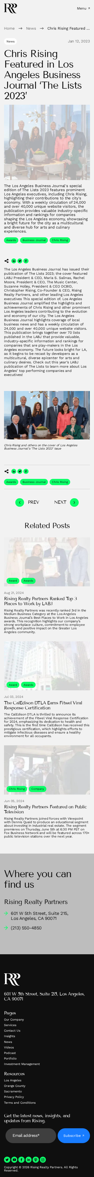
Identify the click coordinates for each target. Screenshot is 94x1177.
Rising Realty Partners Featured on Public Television (45, 810)
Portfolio (10, 1058)
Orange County (14, 1086)
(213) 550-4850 (26, 927)
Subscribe (72, 1136)
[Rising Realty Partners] (10, 8)
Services (10, 1025)
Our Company (14, 1019)
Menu (81, 8)
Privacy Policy (14, 1097)
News (8, 1042)
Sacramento (13, 1091)
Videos (9, 1047)
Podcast (10, 1053)
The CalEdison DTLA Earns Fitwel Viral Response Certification (43, 706)
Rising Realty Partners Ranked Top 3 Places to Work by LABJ (40, 601)
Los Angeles (12, 1080)
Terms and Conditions (20, 1102)
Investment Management (22, 1064)
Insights (9, 1036)
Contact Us (12, 1030)
